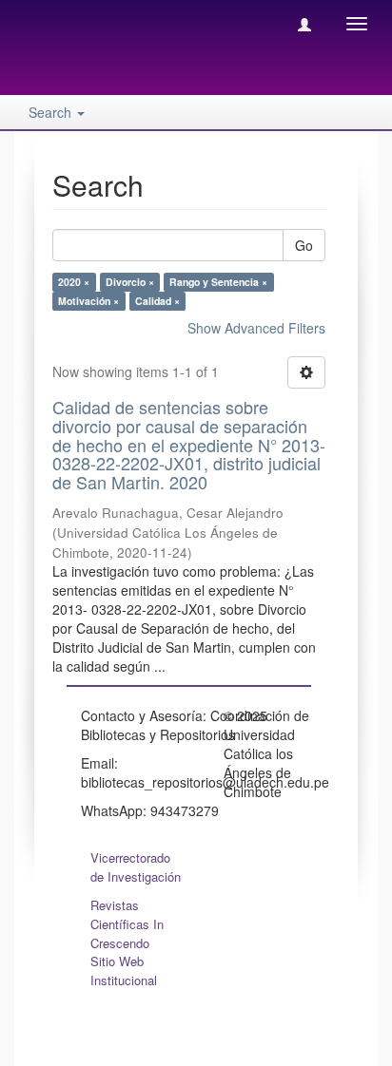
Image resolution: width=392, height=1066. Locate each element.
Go (304, 245)
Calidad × (157, 301)
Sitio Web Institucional (123, 970)
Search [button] (52, 112)
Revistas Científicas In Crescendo (127, 924)
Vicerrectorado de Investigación (135, 866)
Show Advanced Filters (256, 327)
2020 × (73, 282)
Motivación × (88, 301)
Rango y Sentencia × (218, 282)
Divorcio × (130, 282)
